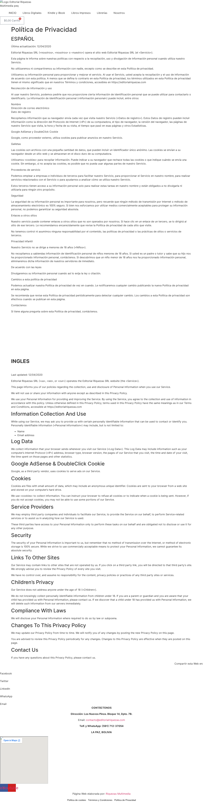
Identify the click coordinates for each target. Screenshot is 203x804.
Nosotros (119, 12)
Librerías (102, 12)
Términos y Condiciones (100, 800)
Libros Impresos (81, 12)
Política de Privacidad (125, 800)
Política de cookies (76, 800)
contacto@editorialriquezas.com (105, 720)
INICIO (12, 12)
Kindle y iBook (56, 12)
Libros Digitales (32, 12)
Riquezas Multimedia (118, 793)
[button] (101, 671)
